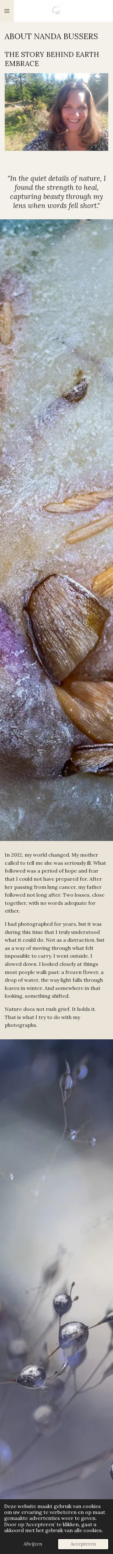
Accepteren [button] (83, 1544)
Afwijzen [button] (33, 1544)
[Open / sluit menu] (7, 11)
